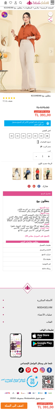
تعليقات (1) (8, 101)
